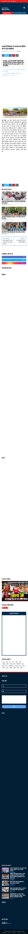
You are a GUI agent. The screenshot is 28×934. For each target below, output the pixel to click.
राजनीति (11, 667)
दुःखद (20, 665)
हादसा (6, 665)
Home (9, 932)
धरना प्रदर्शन (16, 665)
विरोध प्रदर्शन (18, 663)
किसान (14, 663)
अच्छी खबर (3, 663)
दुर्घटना (7, 667)
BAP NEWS (5, 8)
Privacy (19, 932)
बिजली (23, 665)
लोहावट (18, 667)
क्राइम (22, 663)
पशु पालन (14, 667)
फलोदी (7, 662)
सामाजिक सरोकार (11, 665)
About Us (14, 932)
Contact (24, 932)
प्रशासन (11, 663)
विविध (21, 667)
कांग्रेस (3, 665)
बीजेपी (7, 663)
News (24, 13)
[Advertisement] (14, 28)
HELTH (13, 662)
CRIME (20, 662)
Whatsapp (4, 932)
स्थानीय (17, 662)
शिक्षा (9, 662)
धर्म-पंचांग (3, 667)
